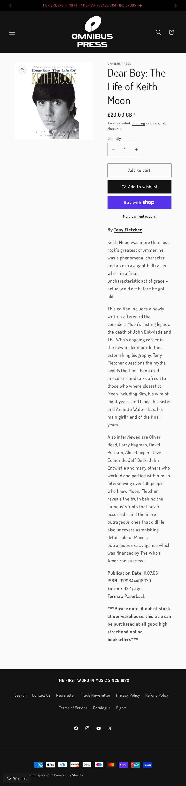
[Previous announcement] (10, 5)
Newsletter (65, 695)
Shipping (138, 123)
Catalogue (101, 707)
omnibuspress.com (40, 775)
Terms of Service (73, 707)
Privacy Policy (128, 695)
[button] (12, 32)
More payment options (139, 216)
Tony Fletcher (128, 230)
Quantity (114, 138)
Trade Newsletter (96, 695)
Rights (121, 707)
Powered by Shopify (68, 775)
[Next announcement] (175, 5)
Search (20, 695)
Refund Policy (157, 695)
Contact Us (41, 695)
